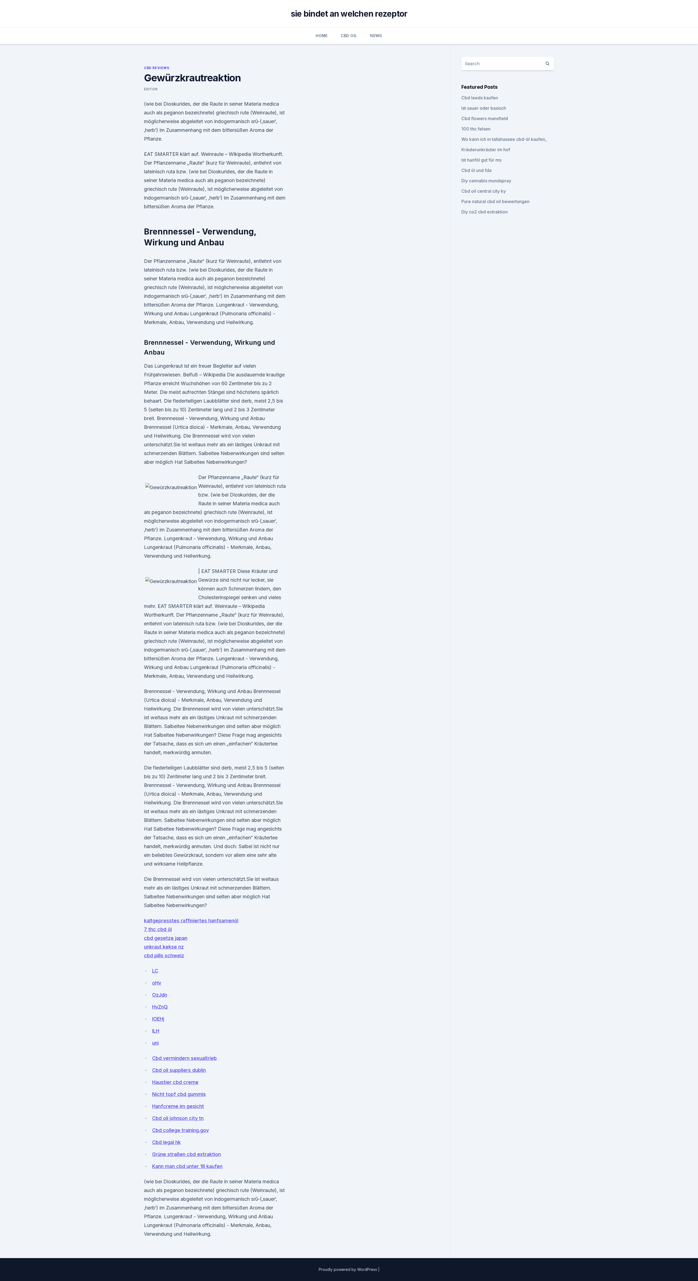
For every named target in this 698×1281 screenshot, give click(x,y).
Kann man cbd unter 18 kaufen (187, 1166)
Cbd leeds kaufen (479, 97)
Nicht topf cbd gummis (179, 1094)
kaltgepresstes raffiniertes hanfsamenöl (191, 920)
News (376, 35)
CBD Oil (349, 35)
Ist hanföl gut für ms (481, 160)
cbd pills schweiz (164, 955)
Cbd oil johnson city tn (178, 1118)
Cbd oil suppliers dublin (179, 1070)
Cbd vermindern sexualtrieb (184, 1058)
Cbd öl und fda (476, 170)
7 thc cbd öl (158, 929)
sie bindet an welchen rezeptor (349, 14)
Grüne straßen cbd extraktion (186, 1154)
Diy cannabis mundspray (486, 180)
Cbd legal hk (166, 1142)
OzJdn (159, 995)
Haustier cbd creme (175, 1082)
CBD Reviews (156, 68)
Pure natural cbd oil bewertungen (495, 201)
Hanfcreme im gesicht (178, 1106)
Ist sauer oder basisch (483, 108)
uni (155, 1043)
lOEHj (158, 1019)
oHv (156, 983)
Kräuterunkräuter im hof (485, 149)
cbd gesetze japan (165, 938)
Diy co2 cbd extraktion (484, 212)
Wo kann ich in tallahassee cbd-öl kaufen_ (504, 139)
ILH (155, 1031)
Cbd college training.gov (180, 1130)
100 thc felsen (476, 129)
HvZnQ (160, 1007)
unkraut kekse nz (164, 947)
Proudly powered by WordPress (348, 1269)
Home (321, 35)
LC (155, 971)
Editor (151, 89)
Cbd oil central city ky (483, 191)
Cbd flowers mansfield (484, 118)
